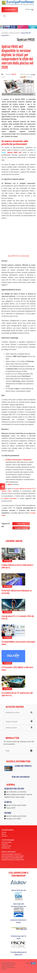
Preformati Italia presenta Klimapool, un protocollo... (17, 591)
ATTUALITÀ (7, 561)
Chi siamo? (4, 836)
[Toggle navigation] (4, 16)
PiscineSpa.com (6, 848)
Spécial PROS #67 (13, 152)
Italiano (28, 9)
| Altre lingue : (29, 77)
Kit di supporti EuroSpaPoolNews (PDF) (12, 858)
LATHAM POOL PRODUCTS (23, 766)
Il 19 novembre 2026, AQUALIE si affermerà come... (17, 668)
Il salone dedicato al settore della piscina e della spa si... (17, 566)
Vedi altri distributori (21, 777)
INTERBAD (7, 813)
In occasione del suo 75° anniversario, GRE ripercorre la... (17, 694)
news (9, 484)
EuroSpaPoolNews (7, 842)
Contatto (4, 832)
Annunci (4, 834)
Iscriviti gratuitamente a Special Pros (11, 854)
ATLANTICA (8, 802)
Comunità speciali (6, 846)
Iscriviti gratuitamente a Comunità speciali (13, 856)
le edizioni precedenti (9, 498)
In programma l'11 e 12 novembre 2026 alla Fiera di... (18, 617)
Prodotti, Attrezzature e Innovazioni (18, 460)
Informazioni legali (6, 967)
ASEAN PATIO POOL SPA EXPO (14, 789)
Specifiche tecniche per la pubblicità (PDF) (13, 859)
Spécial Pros (5, 844)
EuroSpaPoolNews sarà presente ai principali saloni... (18, 643)
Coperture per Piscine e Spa (18, 890)
